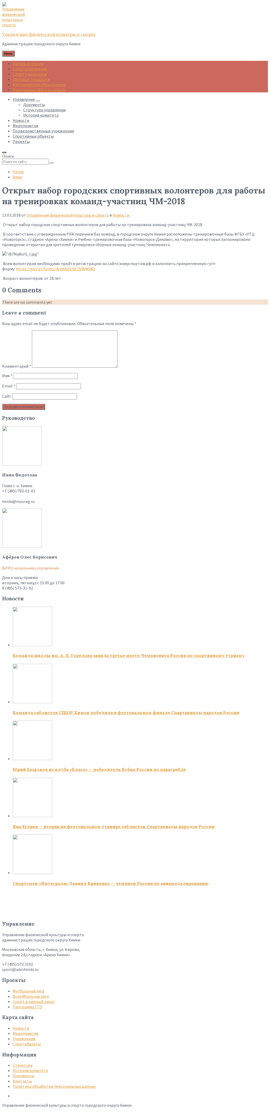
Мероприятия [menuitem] (25, 125)
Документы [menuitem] (34, 104)
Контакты (22, 1081)
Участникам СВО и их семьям (39, 89)
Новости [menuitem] (21, 120)
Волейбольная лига (31, 996)
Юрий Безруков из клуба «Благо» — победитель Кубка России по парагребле (99, 769)
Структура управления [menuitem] (44, 109)
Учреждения (24, 1038)
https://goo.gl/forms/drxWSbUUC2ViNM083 (55, 268)
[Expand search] (4, 152)
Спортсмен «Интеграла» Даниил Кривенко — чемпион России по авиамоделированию (111, 883)
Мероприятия (25, 1033)
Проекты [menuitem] (21, 141)
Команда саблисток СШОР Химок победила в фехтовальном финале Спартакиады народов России (126, 712)
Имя (7, 375)
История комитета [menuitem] (41, 115)
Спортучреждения (30, 74)
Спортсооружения (30, 68)
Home (18, 171)
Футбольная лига (28, 991)
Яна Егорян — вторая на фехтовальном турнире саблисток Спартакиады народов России (114, 826)
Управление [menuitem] (24, 99)
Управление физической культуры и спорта (48, 34)
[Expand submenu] (38, 101)
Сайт (6, 396)
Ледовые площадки (31, 79)
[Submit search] (51, 163)
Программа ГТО (27, 1006)
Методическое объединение (39, 84)
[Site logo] (15, 24)
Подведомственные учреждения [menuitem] (43, 130)
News (17, 176)
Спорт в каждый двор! (34, 1001)
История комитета (30, 1070)
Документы (23, 1075)
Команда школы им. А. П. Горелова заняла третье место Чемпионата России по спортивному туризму (129, 655)
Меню (8, 53)
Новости (121, 215)
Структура (22, 1065)
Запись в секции (28, 63)
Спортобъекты (27, 1043)
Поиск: (8, 156)
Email (8, 385)
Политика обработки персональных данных (54, 1086)
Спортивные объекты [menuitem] (33, 136)
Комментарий (16, 366)
